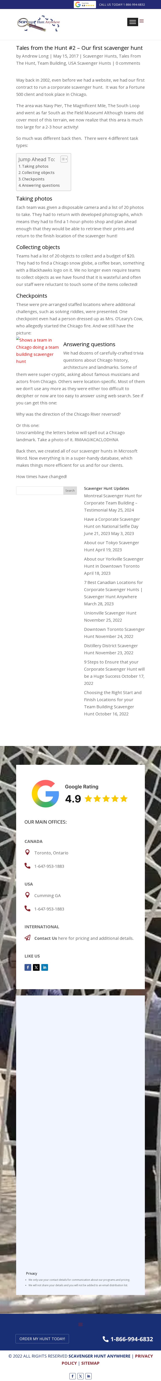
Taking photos (35, 166)
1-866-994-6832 (131, 1339)
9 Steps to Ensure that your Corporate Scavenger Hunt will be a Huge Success (114, 669)
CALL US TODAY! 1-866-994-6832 (122, 4)
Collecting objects (38, 172)
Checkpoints (33, 178)
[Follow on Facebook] (28, 967)
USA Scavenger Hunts (89, 63)
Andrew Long (35, 56)
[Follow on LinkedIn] (44, 967)
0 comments (128, 63)
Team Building (51, 63)
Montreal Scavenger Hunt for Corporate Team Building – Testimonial (113, 503)
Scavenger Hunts (100, 56)
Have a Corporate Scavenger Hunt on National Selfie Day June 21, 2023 (112, 526)
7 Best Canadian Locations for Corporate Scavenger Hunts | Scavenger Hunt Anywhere (113, 589)
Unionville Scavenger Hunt (110, 613)
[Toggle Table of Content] (62, 159)
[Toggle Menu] (132, 22)
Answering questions (41, 185)
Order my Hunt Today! (42, 1338)
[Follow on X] (36, 967)
